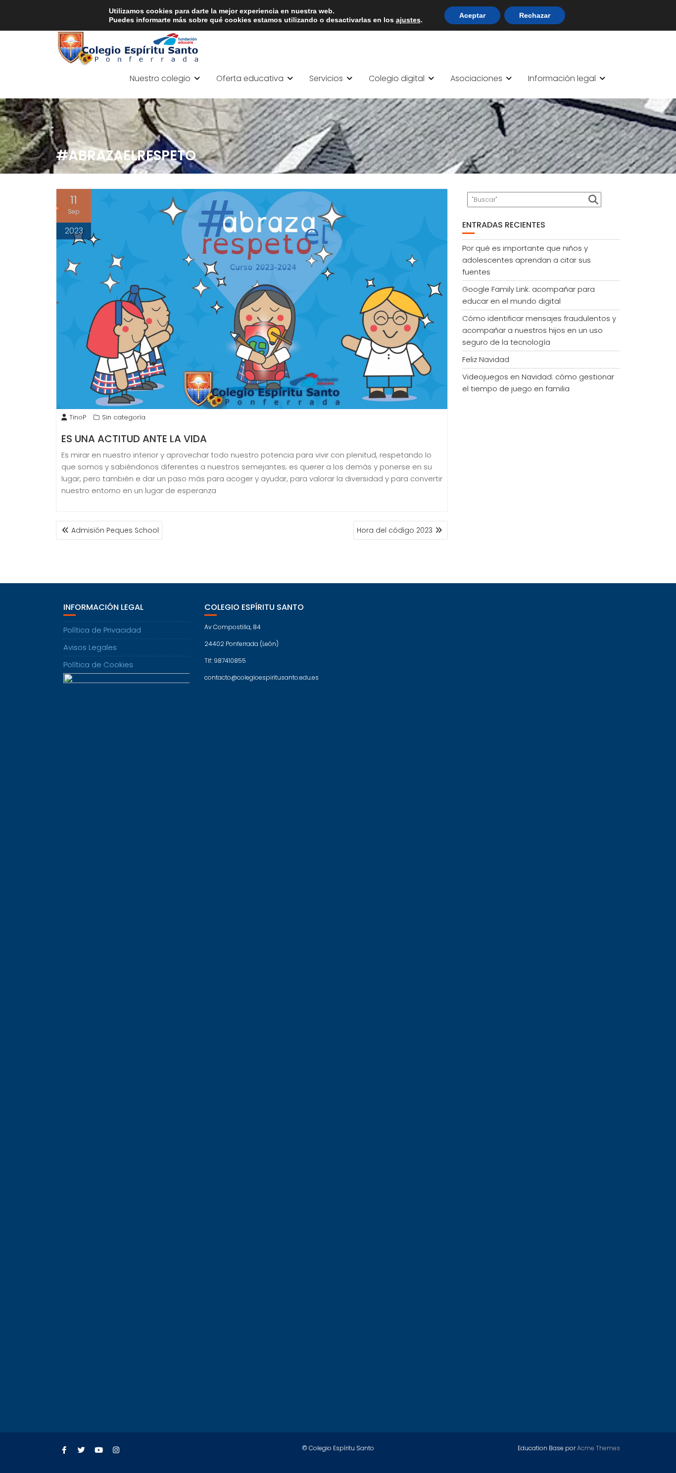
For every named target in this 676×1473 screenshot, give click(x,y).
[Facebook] (64, 1450)
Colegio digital (397, 78)
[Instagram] (116, 1450)
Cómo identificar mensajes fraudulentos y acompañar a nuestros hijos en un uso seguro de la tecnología (539, 330)
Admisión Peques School (115, 530)
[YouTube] (98, 1450)
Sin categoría (123, 417)
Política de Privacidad (102, 630)
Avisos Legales (90, 647)
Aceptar (472, 15)
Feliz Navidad (485, 359)
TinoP (77, 417)
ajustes (408, 20)
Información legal (562, 78)
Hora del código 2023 (395, 530)
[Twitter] (81, 1450)
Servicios (326, 78)
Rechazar (534, 15)
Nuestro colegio (160, 78)
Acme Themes (598, 1448)
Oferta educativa (250, 78)
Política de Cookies (98, 664)
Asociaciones (476, 78)
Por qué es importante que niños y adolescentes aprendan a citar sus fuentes (526, 260)
